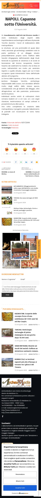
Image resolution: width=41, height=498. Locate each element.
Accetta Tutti (20, 488)
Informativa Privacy (32, 291)
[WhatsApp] (21, 162)
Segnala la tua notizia (39, 249)
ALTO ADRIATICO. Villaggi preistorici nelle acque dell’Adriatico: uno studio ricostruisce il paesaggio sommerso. (26, 188)
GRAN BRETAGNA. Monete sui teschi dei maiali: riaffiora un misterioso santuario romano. (26, 348)
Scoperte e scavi (21, 15)
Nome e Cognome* (9, 279)
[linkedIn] (26, 162)
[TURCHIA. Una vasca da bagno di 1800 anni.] (7, 200)
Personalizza (20, 474)
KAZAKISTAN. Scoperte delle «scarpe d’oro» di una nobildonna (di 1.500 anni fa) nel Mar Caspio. (26, 220)
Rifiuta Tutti (20, 481)
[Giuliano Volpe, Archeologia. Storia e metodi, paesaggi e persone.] (7, 211)
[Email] (37, 162)
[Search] (31, 5)
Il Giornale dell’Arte (14, 123)
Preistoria (14, 128)
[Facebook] (16, 162)
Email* (23, 279)
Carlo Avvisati (13, 125)
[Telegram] (31, 162)
